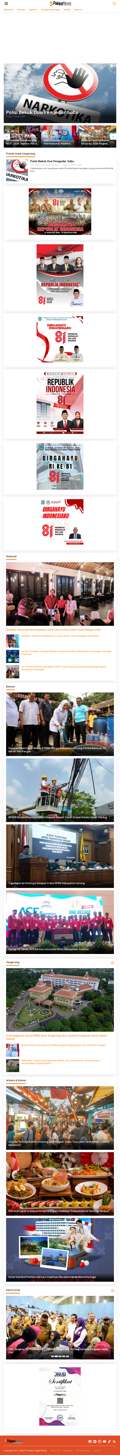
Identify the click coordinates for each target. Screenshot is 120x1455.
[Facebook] (90, 1441)
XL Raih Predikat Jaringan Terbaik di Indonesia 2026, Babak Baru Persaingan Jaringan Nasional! (66, 652)
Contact (97, 1450)
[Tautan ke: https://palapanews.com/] (112, 963)
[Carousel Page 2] (56, 1356)
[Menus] (6, 3)
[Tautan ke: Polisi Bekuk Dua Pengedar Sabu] (60, 93)
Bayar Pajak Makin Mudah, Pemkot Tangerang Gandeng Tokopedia (48, 1352)
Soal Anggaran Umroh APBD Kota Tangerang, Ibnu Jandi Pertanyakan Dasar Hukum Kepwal (56, 1037)
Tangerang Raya (52, 165)
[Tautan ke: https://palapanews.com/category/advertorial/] (112, 1290)
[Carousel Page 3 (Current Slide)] (60, 1356)
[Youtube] (104, 1441)
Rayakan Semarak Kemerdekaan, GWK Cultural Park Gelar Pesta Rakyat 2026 (53, 629)
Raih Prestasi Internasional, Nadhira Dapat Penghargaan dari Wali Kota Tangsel (21, 142)
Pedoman (68, 1450)
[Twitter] (95, 1441)
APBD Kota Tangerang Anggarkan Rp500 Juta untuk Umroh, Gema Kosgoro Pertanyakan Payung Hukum (61, 1061)
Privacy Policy (83, 1450)
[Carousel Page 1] (52, 1356)
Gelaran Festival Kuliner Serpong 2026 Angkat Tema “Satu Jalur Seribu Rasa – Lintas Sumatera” (58, 142)
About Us (55, 1450)
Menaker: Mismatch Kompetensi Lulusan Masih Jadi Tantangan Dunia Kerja (60, 636)
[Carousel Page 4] (63, 1356)
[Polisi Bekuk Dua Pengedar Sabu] (35, 171)
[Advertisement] (60, 38)
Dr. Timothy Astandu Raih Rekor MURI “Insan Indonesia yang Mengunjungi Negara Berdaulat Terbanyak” (64, 668)
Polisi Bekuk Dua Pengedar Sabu (42, 112)
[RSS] (114, 1441)
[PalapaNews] (60, 3)
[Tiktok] (109, 1441)
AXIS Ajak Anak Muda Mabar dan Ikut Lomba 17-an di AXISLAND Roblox (96, 142)
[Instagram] (100, 1441)
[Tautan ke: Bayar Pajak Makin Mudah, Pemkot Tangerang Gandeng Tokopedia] (60, 1327)
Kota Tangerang (37, 165)
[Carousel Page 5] (67, 1356)
